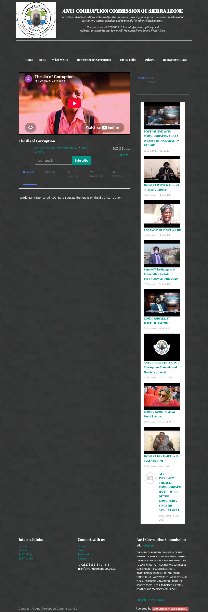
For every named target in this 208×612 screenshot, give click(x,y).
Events (23, 550)
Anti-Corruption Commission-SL (170, 609)
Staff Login (26, 559)
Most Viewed (152, 80)
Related (141, 78)
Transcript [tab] (96, 176)
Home (23, 546)
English (141, 600)
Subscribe (82, 160)
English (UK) (156, 600)
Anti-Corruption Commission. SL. (57, 148)
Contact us (85, 546)
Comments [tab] (74, 176)
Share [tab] (52, 172)
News (81, 550)
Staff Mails (26, 554)
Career (82, 559)
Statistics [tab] (118, 176)
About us (148, 545)
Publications (86, 554)
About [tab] (29, 172)
